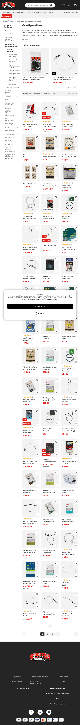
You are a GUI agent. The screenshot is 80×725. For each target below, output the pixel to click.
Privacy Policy (35, 299)
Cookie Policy (52, 299)
